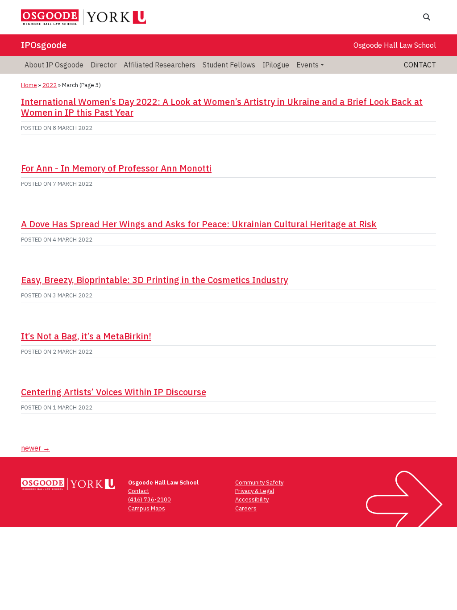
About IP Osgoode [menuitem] (54, 64)
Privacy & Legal (254, 491)
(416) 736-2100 (149, 499)
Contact (420, 64)
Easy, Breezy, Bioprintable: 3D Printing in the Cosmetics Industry (154, 280)
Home (29, 85)
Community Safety (259, 482)
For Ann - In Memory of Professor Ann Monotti (116, 168)
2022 (49, 85)
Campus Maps (146, 508)
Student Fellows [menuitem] (229, 64)
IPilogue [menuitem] (275, 64)
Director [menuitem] (103, 64)
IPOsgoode (43, 45)
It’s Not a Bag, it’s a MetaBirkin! (86, 336)
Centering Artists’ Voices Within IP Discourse (113, 392)
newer (35, 447)
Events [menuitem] (307, 64)
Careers (246, 508)
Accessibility (252, 499)
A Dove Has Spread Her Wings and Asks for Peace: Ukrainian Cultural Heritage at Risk (199, 224)
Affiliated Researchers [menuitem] (159, 64)
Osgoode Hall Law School (394, 45)
